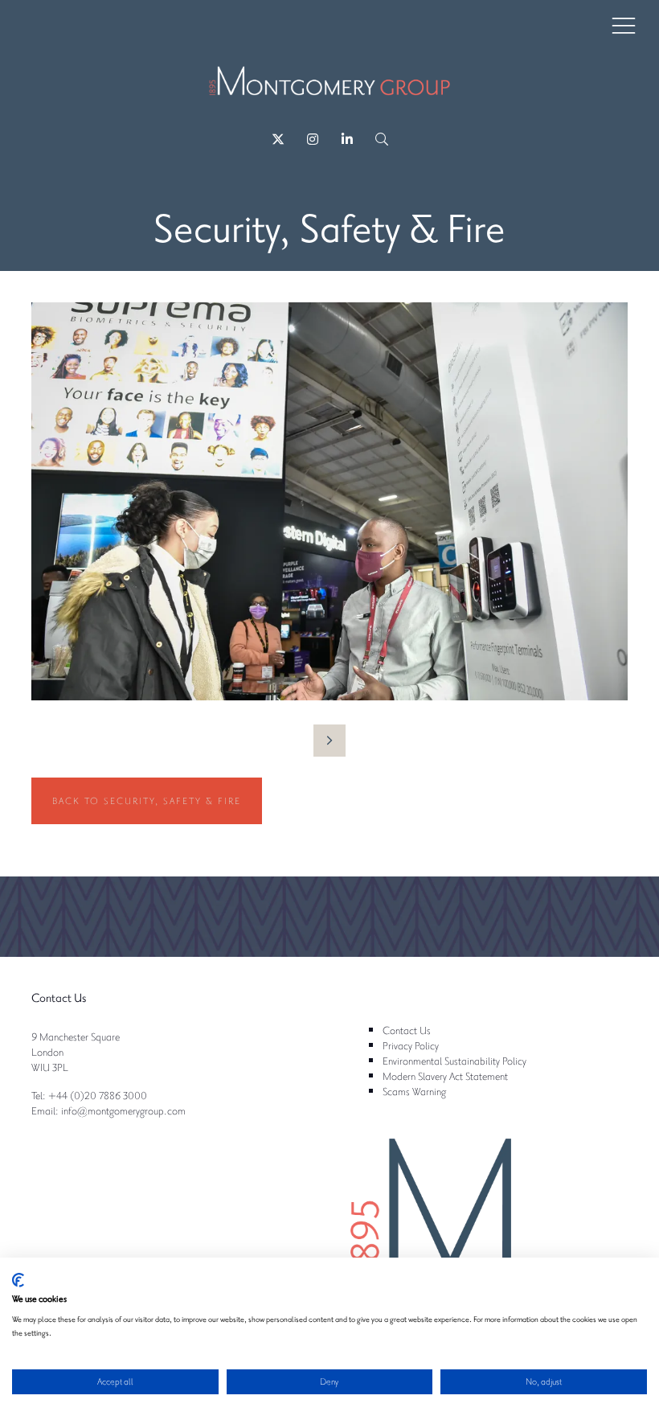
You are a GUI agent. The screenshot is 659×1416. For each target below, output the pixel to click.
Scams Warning (414, 1090)
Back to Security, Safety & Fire (146, 800)
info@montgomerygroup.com (123, 1110)
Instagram (312, 139)
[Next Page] (329, 740)
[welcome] (329, 88)
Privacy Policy (411, 1045)
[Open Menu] (623, 24)
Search (381, 139)
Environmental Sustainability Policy (454, 1060)
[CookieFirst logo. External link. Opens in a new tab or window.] (18, 1280)
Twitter (277, 139)
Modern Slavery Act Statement (445, 1075)
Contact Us (407, 1029)
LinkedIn (347, 139)
